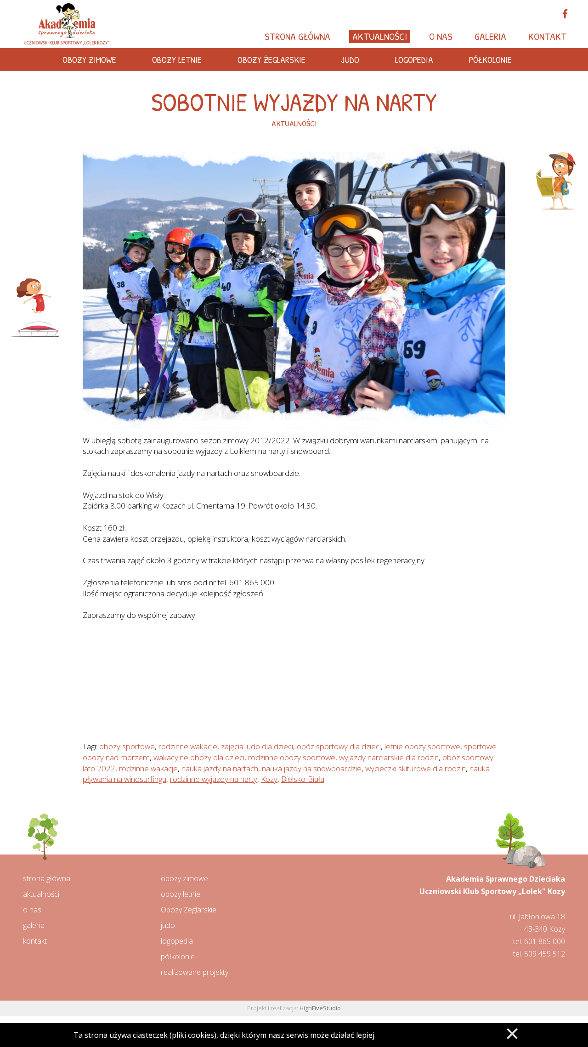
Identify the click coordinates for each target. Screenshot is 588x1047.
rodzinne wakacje (187, 746)
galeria (34, 925)
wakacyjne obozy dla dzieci (198, 757)
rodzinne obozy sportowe (291, 757)
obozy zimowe (184, 878)
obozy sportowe (127, 746)
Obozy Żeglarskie (188, 910)
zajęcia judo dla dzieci (257, 746)
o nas (32, 910)
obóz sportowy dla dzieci (339, 746)
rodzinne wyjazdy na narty (213, 779)
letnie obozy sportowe (422, 746)
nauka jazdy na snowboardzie (312, 768)
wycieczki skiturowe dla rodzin (415, 768)
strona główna (46, 878)
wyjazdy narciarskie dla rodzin (389, 757)
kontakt (35, 941)
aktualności (41, 894)
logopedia (177, 941)
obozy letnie (180, 894)
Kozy (269, 779)
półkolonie (178, 956)
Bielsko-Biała (302, 779)
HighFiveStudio (320, 1008)
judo (168, 925)
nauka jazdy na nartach (219, 768)
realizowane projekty (194, 972)
